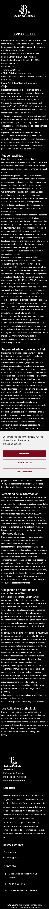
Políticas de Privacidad (14, 776)
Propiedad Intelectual (14, 780)
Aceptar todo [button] (25, 454)
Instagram (12, 857)
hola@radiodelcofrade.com (23, 890)
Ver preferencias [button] (24, 472)
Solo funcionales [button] (24, 463)
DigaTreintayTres (33, 905)
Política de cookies (12, 444)
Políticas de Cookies (13, 773)
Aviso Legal (9, 769)
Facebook (11, 852)
